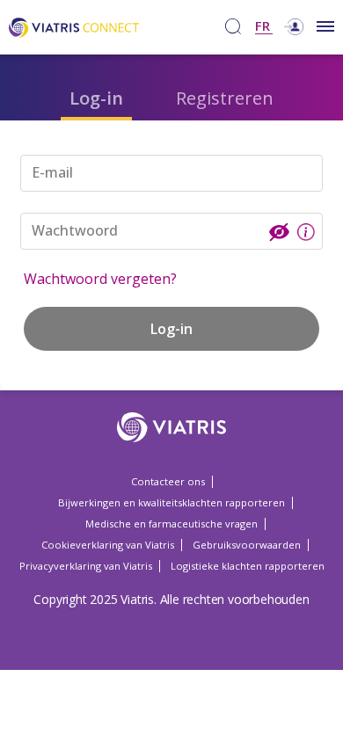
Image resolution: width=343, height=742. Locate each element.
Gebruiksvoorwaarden (247, 544)
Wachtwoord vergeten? (100, 278)
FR (262, 26)
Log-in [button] (171, 328)
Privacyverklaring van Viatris (85, 565)
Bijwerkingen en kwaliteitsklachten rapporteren (171, 502)
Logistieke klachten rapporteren (248, 565)
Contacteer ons (168, 481)
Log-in (96, 98)
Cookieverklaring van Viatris (107, 544)
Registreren (225, 98)
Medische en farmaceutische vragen (171, 523)
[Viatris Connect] (74, 26)
